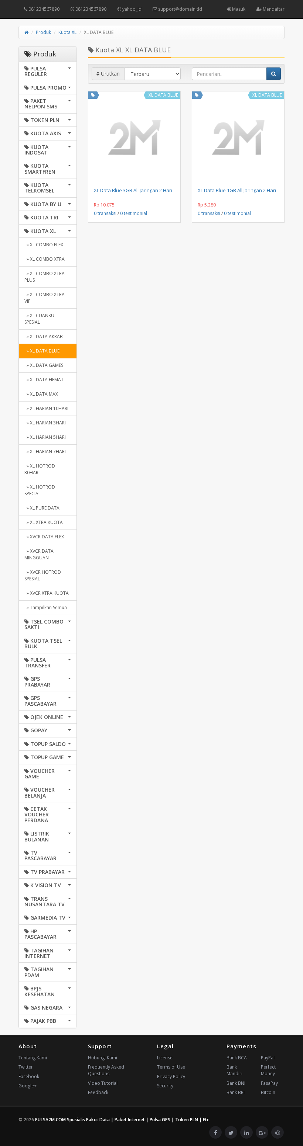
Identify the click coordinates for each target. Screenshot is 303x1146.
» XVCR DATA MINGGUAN (39, 554)
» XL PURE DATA (41, 508)
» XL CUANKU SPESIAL (39, 318)
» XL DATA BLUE (41, 351)
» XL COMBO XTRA (44, 259)
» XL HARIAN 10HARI (46, 408)
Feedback (98, 1092)
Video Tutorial (103, 1083)
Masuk (238, 9)
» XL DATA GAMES (43, 365)
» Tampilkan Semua (45, 607)
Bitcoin (268, 1092)
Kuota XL (67, 32)
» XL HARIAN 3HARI (45, 423)
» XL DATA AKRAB (43, 336)
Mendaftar (273, 9)
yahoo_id (131, 9)
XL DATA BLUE (163, 95)
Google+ (27, 1086)
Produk (43, 32)
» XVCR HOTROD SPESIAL (42, 575)
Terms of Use (171, 1067)
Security (165, 1086)
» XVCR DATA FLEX (44, 537)
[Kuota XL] (93, 95)
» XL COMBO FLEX (43, 245)
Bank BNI (236, 1083)
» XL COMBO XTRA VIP (44, 297)
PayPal (268, 1058)
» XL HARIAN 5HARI (45, 437)
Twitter (25, 1067)
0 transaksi (105, 213)
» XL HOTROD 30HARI (39, 469)
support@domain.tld (179, 9)
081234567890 (43, 9)
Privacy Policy (171, 1076)
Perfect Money (268, 1070)
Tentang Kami (32, 1058)
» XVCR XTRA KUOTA (46, 593)
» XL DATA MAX (41, 394)
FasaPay (269, 1083)
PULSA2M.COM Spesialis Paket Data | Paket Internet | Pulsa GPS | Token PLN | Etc (122, 1120)
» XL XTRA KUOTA (43, 522)
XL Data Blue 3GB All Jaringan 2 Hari (133, 190)
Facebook (28, 1076)
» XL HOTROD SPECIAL (39, 490)
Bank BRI (236, 1092)
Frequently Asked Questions (106, 1070)
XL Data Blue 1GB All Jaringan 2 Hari (237, 190)
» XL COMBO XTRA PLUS (44, 276)
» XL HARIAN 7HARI (45, 451)
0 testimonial (133, 213)
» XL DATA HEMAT (44, 379)
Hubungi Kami (102, 1058)
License (165, 1058)
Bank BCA (237, 1058)
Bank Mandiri (234, 1070)
